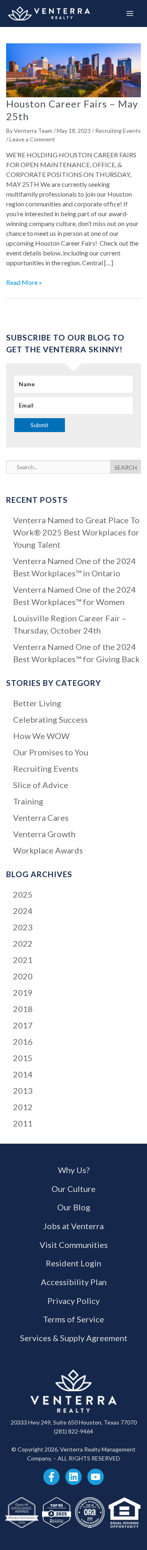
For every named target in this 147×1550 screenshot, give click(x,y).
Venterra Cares (41, 817)
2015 (23, 1058)
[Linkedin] (73, 1477)
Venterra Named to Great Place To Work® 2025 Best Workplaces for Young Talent (76, 532)
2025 (23, 894)
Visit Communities (74, 1245)
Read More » (24, 282)
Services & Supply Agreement (73, 1338)
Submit (40, 424)
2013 (23, 1090)
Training (28, 801)
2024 (23, 911)
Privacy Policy (73, 1301)
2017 (23, 1025)
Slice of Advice (40, 785)
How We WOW (41, 736)
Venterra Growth (44, 834)
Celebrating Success (50, 719)
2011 (23, 1123)
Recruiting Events (118, 130)
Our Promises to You (50, 752)
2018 (23, 1009)
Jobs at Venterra (73, 1226)
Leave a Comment (32, 139)
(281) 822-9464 (73, 1431)
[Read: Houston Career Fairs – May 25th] (73, 69)
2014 (23, 1074)
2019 (23, 992)
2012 (23, 1107)
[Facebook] (51, 1477)
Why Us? (73, 1170)
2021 (23, 960)
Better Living (37, 703)
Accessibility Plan (74, 1282)
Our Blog (73, 1207)
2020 (23, 976)
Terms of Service (73, 1319)
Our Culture (73, 1189)
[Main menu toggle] (130, 13)
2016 (23, 1041)
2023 (23, 927)
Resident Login (73, 1263)
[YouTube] (95, 1477)
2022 (23, 943)
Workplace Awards (48, 850)
